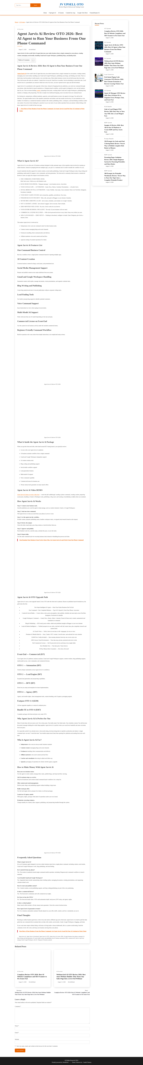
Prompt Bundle (109, 138)
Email (17, 1032)
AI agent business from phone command (73, 936)
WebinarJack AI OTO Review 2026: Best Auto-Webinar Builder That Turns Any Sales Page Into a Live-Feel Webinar (71, 977)
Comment (18, 1006)
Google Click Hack (82, 13)
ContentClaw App (70, 13)
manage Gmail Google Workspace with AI (27, 940)
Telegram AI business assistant (45, 940)
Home (45, 13)
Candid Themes (87, 1062)
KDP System (108, 122)
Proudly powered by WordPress (60, 1062)
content (38, 90)
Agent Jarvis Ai (22, 936)
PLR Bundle (108, 106)
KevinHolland (32, 49)
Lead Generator (109, 74)
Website (17, 1039)
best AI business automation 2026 (60, 938)
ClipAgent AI (52, 13)
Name (17, 1026)
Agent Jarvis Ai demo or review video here (28, 494)
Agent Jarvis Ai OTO (44, 936)
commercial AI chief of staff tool (76, 938)
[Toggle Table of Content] (32, 60)
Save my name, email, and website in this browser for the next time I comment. (37, 1046)
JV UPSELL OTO (71, 4)
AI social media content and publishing (42, 938)
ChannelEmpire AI (94, 13)
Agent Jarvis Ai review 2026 (56, 936)
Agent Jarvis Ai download (33, 936)
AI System (61, 13)
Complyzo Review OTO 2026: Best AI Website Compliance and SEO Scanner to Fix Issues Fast (32, 977)
